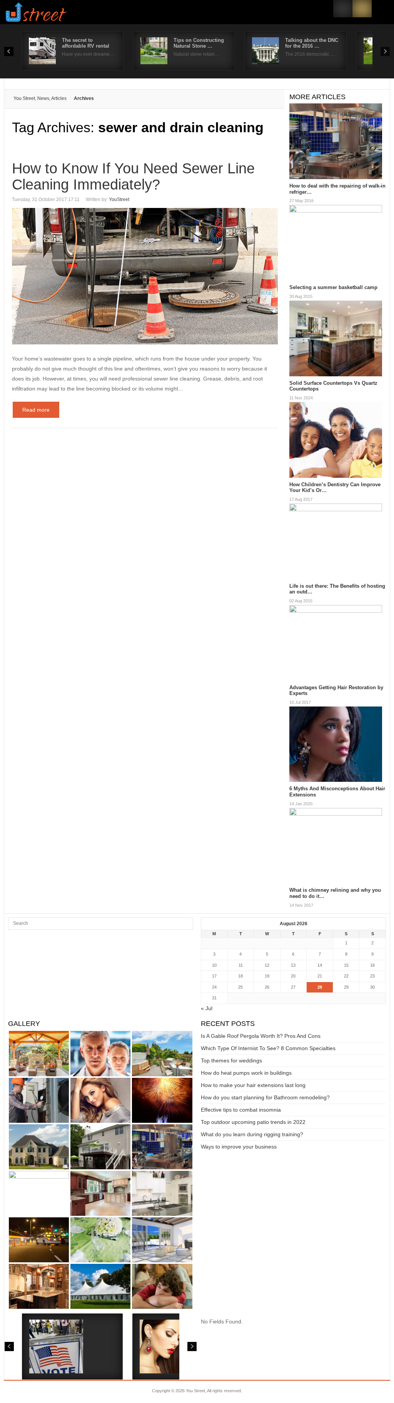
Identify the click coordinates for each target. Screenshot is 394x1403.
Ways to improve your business (239, 1147)
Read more (36, 410)
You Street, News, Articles (40, 98)
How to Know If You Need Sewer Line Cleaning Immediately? (133, 176)
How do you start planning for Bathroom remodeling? (265, 1097)
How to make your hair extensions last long (253, 1085)
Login (342, 8)
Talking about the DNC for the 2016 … (311, 43)
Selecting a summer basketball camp (333, 287)
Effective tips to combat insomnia (241, 1110)
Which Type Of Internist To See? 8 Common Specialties (268, 1048)
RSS (362, 8)
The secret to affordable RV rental (85, 43)
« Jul (206, 1008)
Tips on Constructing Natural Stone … (199, 43)
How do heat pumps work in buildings (246, 1073)
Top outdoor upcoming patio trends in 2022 (253, 1122)
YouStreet (119, 199)
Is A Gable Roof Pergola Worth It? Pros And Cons (261, 1036)
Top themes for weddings (231, 1060)
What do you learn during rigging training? (252, 1134)
